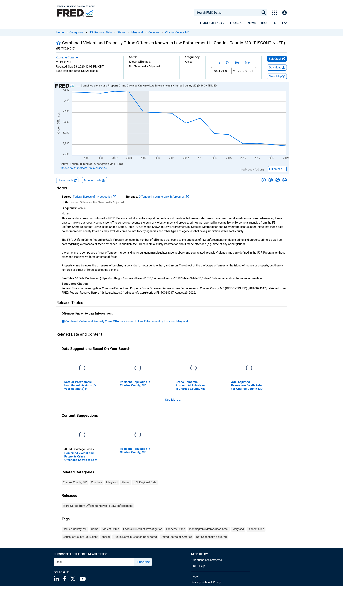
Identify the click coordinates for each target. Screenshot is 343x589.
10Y (237, 62)
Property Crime (175, 529)
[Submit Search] (263, 12)
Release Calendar (210, 23)
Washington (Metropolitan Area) (208, 529)
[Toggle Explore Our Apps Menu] (274, 13)
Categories (76, 32)
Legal (195, 576)
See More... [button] (173, 399)
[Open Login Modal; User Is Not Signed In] (284, 13)
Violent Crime (110, 529)
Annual (105, 537)
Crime (94, 529)
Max (247, 62)
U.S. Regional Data (100, 32)
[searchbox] (227, 12)
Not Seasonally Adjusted (211, 537)
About (279, 23)
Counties (154, 32)
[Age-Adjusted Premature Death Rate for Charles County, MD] (249, 368)
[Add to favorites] (58, 43)
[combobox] (226, 12)
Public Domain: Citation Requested (135, 537)
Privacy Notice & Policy (206, 582)
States (121, 32)
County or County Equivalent (80, 537)
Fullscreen (276, 169)
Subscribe (142, 562)
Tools (235, 23)
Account (92, 180)
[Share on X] (264, 180)
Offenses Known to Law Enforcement (162, 196)
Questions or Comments (207, 560)
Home (60, 32)
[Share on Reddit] (277, 180)
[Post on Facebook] (271, 180)
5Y (227, 62)
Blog (264, 23)
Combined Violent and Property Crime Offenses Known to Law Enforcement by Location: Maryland (126, 321)
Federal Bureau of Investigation (93, 196)
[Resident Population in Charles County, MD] (138, 368)
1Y (218, 62)
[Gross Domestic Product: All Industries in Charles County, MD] (193, 368)
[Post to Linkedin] (284, 180)
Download (275, 67)
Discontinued (256, 529)
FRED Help (198, 566)
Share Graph (66, 180)
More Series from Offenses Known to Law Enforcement (98, 506)
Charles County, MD (177, 32)
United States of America (176, 537)
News (252, 23)
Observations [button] (65, 57)
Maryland (137, 32)
